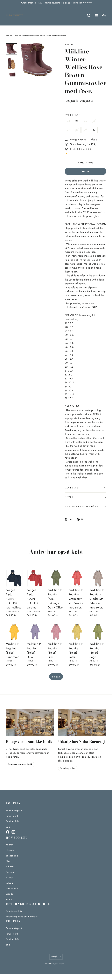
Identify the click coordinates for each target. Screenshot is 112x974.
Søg (8, 827)
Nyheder (10, 850)
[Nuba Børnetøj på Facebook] (7, 832)
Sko (8, 861)
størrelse (72, 115)
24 (76, 121)
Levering (72, 487)
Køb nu (86, 171)
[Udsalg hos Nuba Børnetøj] (82, 722)
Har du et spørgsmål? (81, 506)
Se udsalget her (67, 768)
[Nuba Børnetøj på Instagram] (13, 832)
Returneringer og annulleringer (21, 916)
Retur (69, 497)
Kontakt (9, 899)
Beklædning (12, 855)
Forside (9, 35)
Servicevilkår (12, 821)
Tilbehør (10, 866)
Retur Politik (12, 816)
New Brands (12, 888)
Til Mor (9, 877)
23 (68, 121)
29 (85, 130)
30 (93, 130)
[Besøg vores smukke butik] (30, 722)
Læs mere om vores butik (20, 764)
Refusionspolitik (14, 911)
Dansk (54, 956)
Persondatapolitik (15, 810)
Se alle (56, 676)
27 (68, 130)
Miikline (69, 44)
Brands (9, 894)
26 (94, 121)
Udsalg (9, 883)
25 (85, 121)
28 (76, 130)
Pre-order (10, 872)
